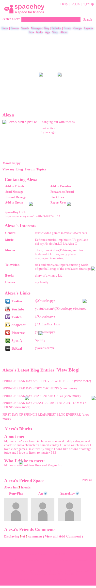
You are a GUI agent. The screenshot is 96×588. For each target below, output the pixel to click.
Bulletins (56, 28)
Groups (77, 28)
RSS (59, 570)
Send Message (14, 191)
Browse (15, 28)
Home (4, 28)
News (14, 570)
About (63, 32)
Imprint (88, 570)
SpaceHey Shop (67, 574)
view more (82, 381)
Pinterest (18, 333)
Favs (31, 32)
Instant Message (15, 197)
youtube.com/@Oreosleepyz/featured (60, 308)
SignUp (88, 4)
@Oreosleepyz (45, 301)
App (47, 32)
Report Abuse (39, 574)
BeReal (16, 348)
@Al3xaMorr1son (47, 324)
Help (64, 4)
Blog (46, 28)
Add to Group (14, 202)
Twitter (16, 301)
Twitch (16, 317)
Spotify (16, 341)
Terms (67, 570)
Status (52, 574)
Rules (23, 570)
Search (87, 19)
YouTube (17, 309)
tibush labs (59, 554)
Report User (58, 202)
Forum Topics (35, 169)
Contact (23, 574)
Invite (39, 32)
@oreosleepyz (44, 348)
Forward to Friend (62, 191)
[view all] (87, 479)
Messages (36, 28)
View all (51, 536)
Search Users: (11, 19)
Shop (55, 32)
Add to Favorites (60, 186)
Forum (67, 28)
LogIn (75, 4)
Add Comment (70, 536)
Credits (50, 570)
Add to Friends (14, 186)
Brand (40, 570)
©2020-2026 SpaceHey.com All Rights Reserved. (48, 580)
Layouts (88, 28)
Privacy (77, 570)
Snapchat (18, 325)
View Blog (67, 369)
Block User (57, 197)
